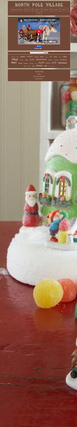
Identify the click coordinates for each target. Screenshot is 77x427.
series (32, 59)
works (36, 63)
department (41, 59)
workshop (56, 60)
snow (17, 57)
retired (20, 63)
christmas (62, 62)
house (48, 63)
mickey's (60, 57)
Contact (39, 74)
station (33, 66)
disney (52, 66)
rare (51, 57)
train (29, 66)
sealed (21, 60)
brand (25, 66)
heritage (26, 63)
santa (55, 57)
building (63, 60)
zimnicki (13, 57)
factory (39, 65)
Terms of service (39, 78)
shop (65, 57)
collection (31, 63)
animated (36, 57)
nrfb (45, 66)
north (41, 62)
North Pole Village (39, 71)
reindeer (46, 57)
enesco (30, 56)
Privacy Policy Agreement (39, 76)
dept (14, 62)
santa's (23, 57)
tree (49, 66)
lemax (42, 57)
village (14, 59)
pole (54, 62)
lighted (50, 60)
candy (26, 60)
